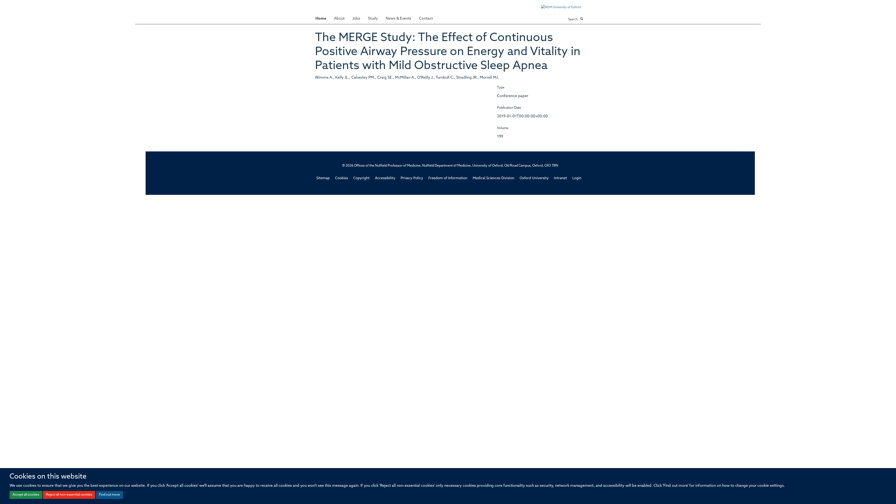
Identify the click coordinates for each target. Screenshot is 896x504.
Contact (426, 19)
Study (373, 19)
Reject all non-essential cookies (69, 495)
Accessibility (385, 178)
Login (576, 178)
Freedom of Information (447, 178)
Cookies (341, 178)
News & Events (398, 19)
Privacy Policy (412, 178)
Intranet (560, 178)
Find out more (109, 495)
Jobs (356, 19)
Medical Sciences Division (493, 178)
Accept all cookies (26, 495)
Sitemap (323, 178)
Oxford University (534, 178)
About (339, 19)
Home (320, 19)
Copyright (361, 178)
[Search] (581, 19)
